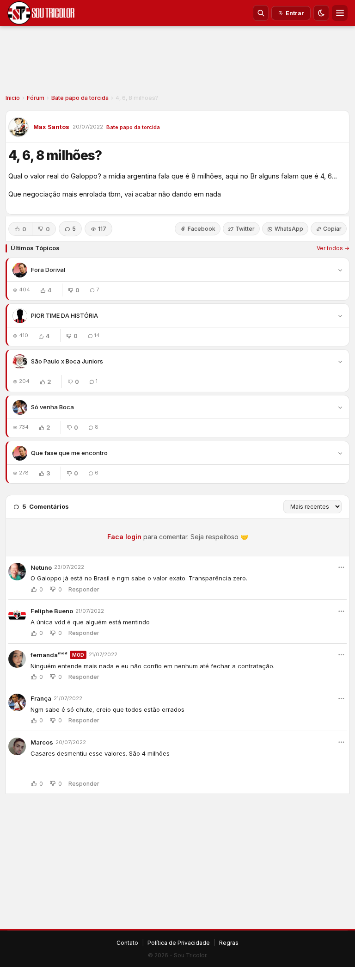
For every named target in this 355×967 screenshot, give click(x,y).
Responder (83, 589)
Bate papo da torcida (80, 97)
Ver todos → (333, 248)
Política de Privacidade (178, 942)
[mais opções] (341, 567)
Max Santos (51, 126)
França (41, 698)
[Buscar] (261, 13)
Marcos (42, 742)
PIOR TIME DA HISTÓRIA (64, 315)
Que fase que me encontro (69, 452)
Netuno (41, 567)
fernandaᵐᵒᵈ (49, 655)
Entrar (295, 13)
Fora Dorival (48, 269)
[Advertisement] (177, 63)
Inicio (13, 97)
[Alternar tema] (321, 13)
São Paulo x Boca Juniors (67, 361)
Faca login (124, 537)
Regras (229, 942)
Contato (127, 942)
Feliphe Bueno (52, 611)
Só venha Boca (52, 407)
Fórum (35, 97)
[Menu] (340, 13)
